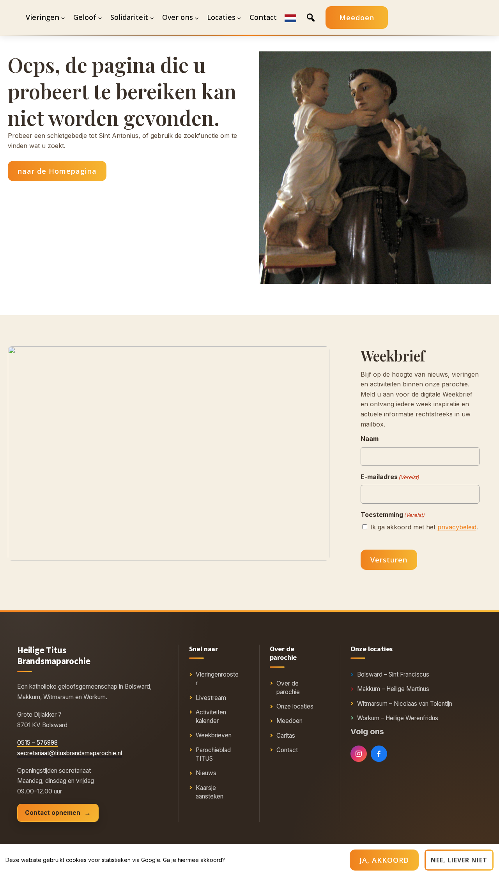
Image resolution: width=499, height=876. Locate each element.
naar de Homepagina (57, 171)
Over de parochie (288, 688)
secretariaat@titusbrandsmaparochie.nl (69, 753)
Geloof (84, 17)
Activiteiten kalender (211, 716)
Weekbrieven (214, 735)
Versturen (388, 559)
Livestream (211, 698)
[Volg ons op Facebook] (379, 754)
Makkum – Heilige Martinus (393, 689)
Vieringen (42, 17)
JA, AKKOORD (384, 860)
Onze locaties (294, 706)
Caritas (285, 735)
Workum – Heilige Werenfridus (397, 718)
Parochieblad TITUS (213, 754)
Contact (287, 750)
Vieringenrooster (217, 679)
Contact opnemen (52, 812)
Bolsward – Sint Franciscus (393, 674)
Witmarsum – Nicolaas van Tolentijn (404, 703)
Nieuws (206, 773)
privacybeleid (456, 527)
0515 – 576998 (37, 742)
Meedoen (356, 17)
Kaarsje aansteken (209, 792)
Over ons (177, 17)
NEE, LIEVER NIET (459, 860)
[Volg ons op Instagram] (358, 754)
